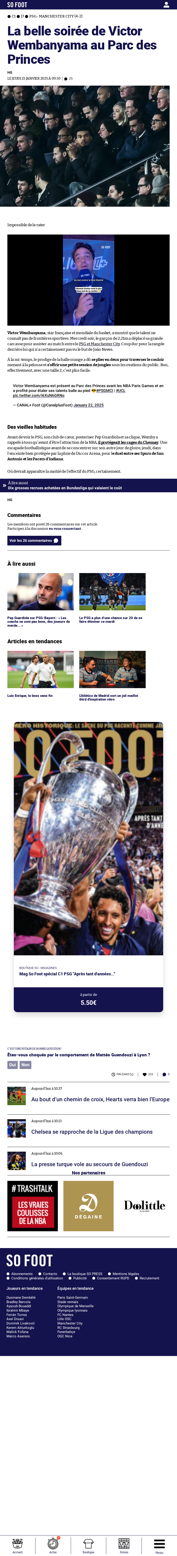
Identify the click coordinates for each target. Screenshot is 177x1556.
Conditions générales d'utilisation (37, 1278)
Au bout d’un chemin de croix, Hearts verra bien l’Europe (53, 1084)
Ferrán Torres (16, 1315)
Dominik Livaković (20, 1323)
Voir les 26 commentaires (30, 540)
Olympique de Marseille (75, 1306)
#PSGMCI (104, 390)
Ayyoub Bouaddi (18, 1306)
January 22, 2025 (89, 405)
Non (25, 1064)
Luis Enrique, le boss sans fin (30, 653)
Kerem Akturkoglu (20, 1328)
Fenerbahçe (66, 1332)
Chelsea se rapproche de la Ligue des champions (45, 1116)
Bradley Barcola (18, 1302)
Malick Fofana (17, 1332)
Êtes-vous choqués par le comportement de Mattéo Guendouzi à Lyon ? (78, 1055)
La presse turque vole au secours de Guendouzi (45, 1149)
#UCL (120, 390)
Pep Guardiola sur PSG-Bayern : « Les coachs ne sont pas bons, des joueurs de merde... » (39, 579)
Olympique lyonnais (72, 1310)
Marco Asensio (18, 1336)
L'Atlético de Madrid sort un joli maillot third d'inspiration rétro (110, 655)
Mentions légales (126, 1274)
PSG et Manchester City (99, 344)
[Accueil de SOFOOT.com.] (28, 5)
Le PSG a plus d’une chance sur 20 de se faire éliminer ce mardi (110, 577)
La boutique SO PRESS (85, 1274)
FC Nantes (65, 1315)
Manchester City (70, 1323)
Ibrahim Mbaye (17, 1310)
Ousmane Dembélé (20, 1297)
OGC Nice (64, 1336)
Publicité (80, 1278)
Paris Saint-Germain (72, 1297)
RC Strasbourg (68, 1328)
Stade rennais (67, 1302)
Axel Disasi (15, 1319)
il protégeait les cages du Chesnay (128, 442)
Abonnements (22, 1274)
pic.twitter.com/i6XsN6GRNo (39, 395)
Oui (12, 1064)
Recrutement (149, 1278)
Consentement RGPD (113, 1278)
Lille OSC (64, 1319)
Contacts (50, 1274)
